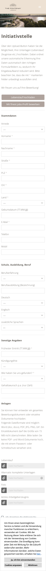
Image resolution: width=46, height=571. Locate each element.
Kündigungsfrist (9, 360)
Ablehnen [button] (32, 565)
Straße (5, 160)
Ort (4, 185)
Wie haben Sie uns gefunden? (17, 372)
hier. (39, 553)
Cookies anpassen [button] (13, 565)
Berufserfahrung (9, 272)
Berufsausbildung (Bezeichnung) (18, 285)
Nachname (8, 148)
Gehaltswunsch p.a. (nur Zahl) (16, 385)
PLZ (4, 172)
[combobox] (23, 129)
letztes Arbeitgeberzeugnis (15, 497)
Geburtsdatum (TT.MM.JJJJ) (14, 209)
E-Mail (5, 222)
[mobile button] (39, 7)
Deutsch (5, 297)
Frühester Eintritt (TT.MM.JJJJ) (16, 348)
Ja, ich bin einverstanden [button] (23, 560)
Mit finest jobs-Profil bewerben (23, 104)
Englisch (5, 309)
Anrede (5, 123)
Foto (3, 484)
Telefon (5, 234)
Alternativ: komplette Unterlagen (18, 472)
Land (4, 197)
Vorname (7, 136)
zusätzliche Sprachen (12, 322)
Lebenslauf (7, 460)
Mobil (4, 246)
